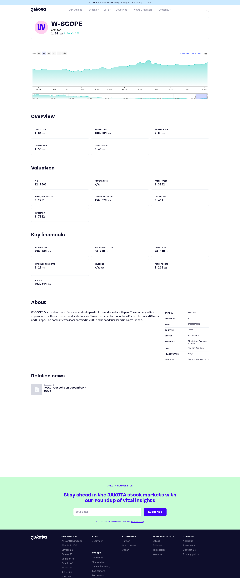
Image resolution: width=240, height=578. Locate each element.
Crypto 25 (67, 550)
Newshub (158, 554)
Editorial (157, 545)
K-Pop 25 (67, 572)
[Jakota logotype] (38, 11)
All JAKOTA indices (72, 541)
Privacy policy (191, 554)
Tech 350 (67, 576)
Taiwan (126, 541)
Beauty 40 (67, 563)
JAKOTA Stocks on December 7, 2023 (65, 389)
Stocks (93, 10)
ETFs (106, 10)
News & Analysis (143, 10)
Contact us (189, 550)
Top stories (159, 550)
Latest (156, 541)
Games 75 (67, 554)
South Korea (129, 545)
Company (164, 10)
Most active (98, 562)
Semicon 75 (68, 559)
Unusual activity (101, 566)
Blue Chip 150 (69, 545)
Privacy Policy (137, 522)
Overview (97, 558)
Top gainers (98, 571)
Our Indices (75, 10)
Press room (189, 545)
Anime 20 (67, 568)
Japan (125, 550)
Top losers (98, 575)
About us (188, 541)
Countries (121, 10)
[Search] (207, 10)
